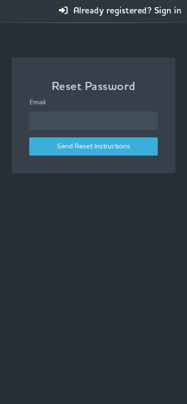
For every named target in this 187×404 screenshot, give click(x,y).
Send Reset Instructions (93, 146)
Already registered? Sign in (125, 10)
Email (37, 102)
